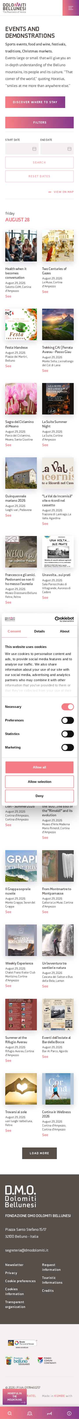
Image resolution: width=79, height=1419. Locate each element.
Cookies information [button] (14, 1292)
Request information (51, 1268)
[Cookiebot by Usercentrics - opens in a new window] (56, 619)
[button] (14, 8)
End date (46, 140)
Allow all (39, 767)
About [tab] (65, 631)
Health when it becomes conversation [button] (16, 273)
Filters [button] (40, 122)
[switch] (67, 720)
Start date (12, 140)
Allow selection (39, 781)
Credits (48, 1291)
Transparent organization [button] (15, 1305)
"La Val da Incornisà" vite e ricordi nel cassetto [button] (57, 501)
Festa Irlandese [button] (16, 348)
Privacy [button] (11, 1273)
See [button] (8, 296)
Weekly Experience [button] (19, 963)
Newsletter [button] (14, 1265)
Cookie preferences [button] (20, 1281)
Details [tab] (39, 631)
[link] (15, 1397)
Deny (39, 796)
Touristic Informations (52, 1280)
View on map (64, 192)
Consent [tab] (14, 631)
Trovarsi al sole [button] (16, 1112)
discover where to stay (35, 102)
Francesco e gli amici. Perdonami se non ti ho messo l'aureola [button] (20, 579)
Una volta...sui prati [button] (56, 575)
